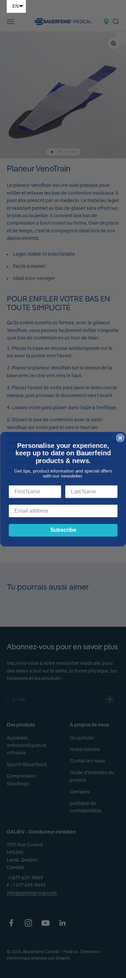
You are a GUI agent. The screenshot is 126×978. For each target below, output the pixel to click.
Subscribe (63, 530)
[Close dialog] (120, 437)
